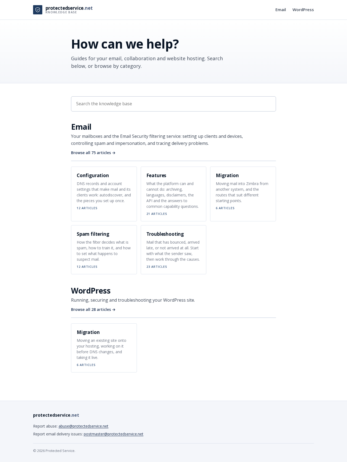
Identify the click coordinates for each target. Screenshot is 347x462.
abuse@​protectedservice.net (83, 426)
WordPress (303, 9)
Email (280, 9)
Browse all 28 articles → (93, 309)
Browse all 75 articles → (93, 152)
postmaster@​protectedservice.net (113, 433)
